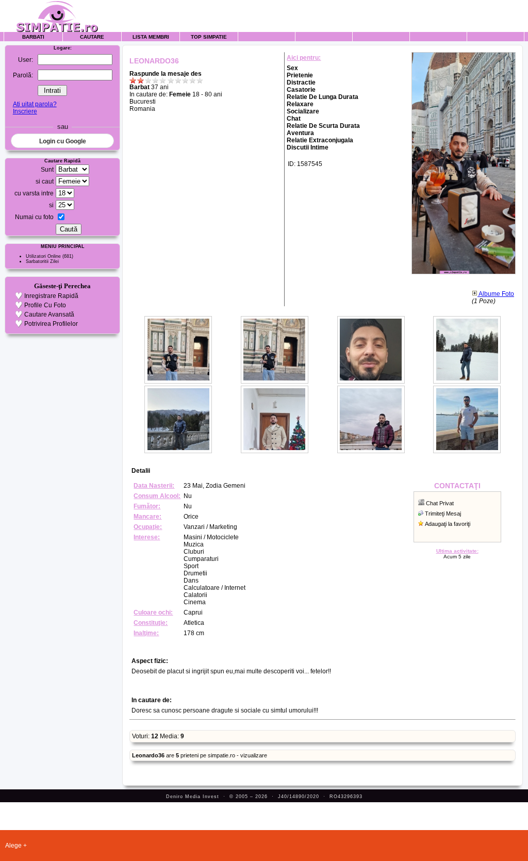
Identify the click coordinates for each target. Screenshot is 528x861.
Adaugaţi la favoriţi (447, 524)
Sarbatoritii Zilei (42, 261)
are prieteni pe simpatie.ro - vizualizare (199, 755)
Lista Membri (151, 37)
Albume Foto (495, 293)
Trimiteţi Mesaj (443, 513)
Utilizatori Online (43, 256)
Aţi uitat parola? (35, 104)
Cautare (92, 37)
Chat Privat (440, 503)
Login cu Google (62, 141)
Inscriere (25, 111)
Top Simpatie (209, 37)
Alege (13, 845)
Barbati (33, 37)
